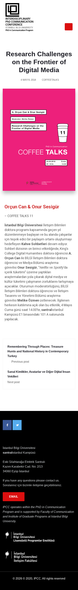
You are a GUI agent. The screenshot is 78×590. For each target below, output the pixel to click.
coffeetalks (50, 79)
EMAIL (13, 496)
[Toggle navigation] (69, 26)
